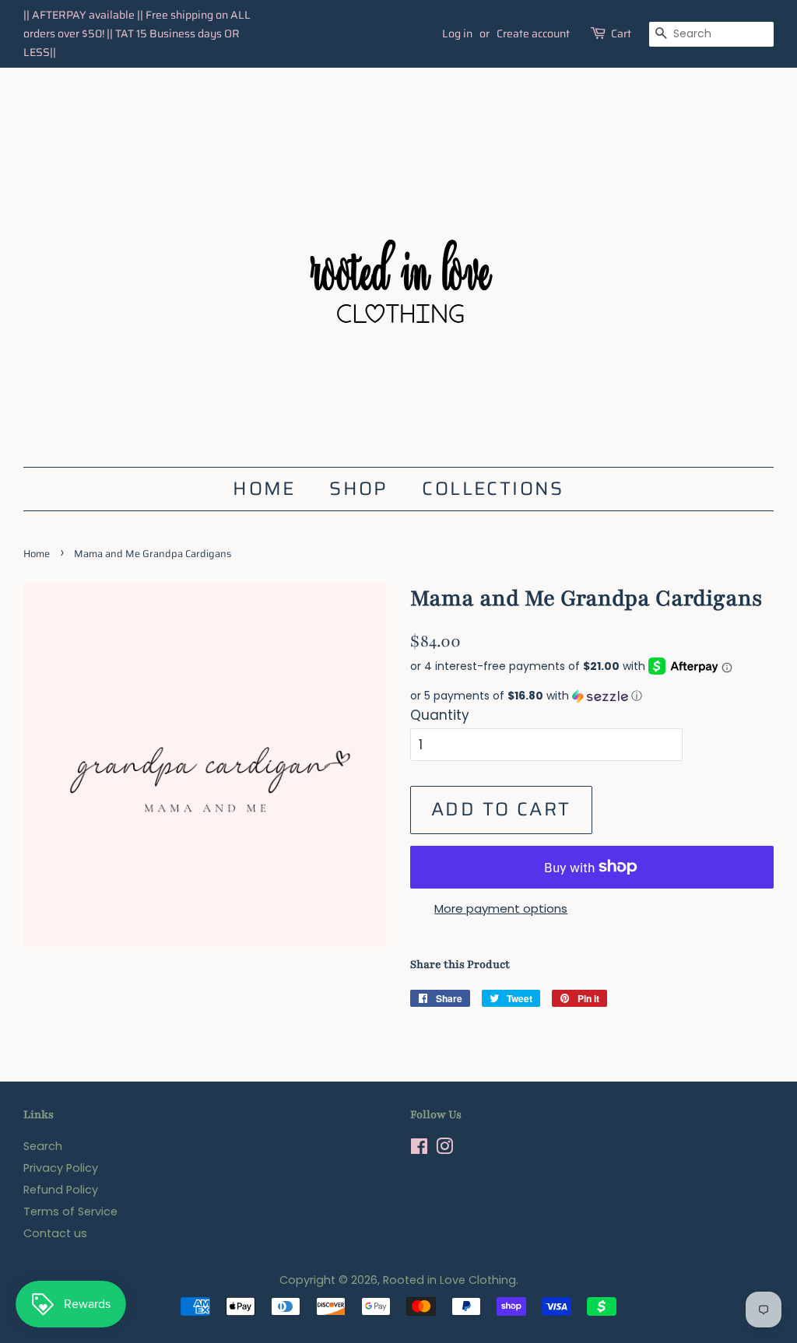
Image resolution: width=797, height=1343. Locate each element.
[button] (592, 696)
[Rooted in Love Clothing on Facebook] (419, 1149)
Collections (493, 488)
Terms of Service (70, 1211)
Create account (533, 33)
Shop (358, 488)
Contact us (55, 1233)
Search (42, 1146)
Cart (621, 33)
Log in (457, 33)
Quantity (439, 715)
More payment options (500, 908)
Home (264, 488)
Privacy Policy (60, 1168)
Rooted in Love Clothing (449, 1280)
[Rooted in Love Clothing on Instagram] (444, 1149)
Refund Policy (60, 1189)
